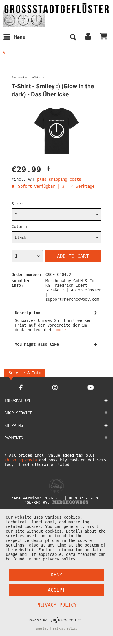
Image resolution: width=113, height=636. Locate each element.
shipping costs (20, 460)
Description (27, 313)
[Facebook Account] (21, 387)
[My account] (88, 37)
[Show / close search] (73, 37)
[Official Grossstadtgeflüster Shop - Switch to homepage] (56, 15)
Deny (56, 575)
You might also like (37, 344)
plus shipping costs (59, 179)
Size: (17, 203)
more (61, 329)
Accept (56, 590)
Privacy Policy (56, 605)
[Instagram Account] (55, 387)
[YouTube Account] (90, 387)
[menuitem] (14, 37)
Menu (19, 37)
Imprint (42, 628)
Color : (20, 226)
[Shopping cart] (104, 37)
